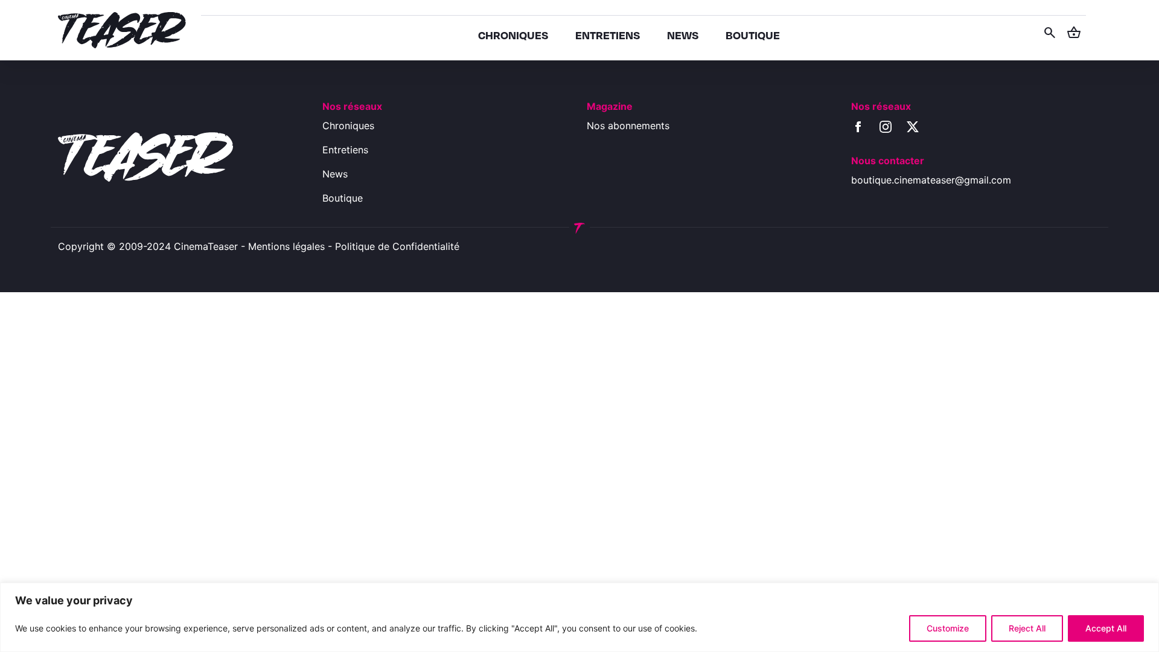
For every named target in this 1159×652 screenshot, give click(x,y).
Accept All (1105, 628)
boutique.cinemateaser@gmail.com (931, 180)
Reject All (1027, 628)
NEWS (682, 35)
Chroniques (348, 126)
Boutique (342, 198)
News (335, 174)
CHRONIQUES (513, 35)
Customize (948, 628)
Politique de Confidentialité (397, 246)
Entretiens (345, 150)
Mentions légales (286, 246)
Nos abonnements (628, 126)
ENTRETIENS (607, 35)
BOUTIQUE (753, 35)
